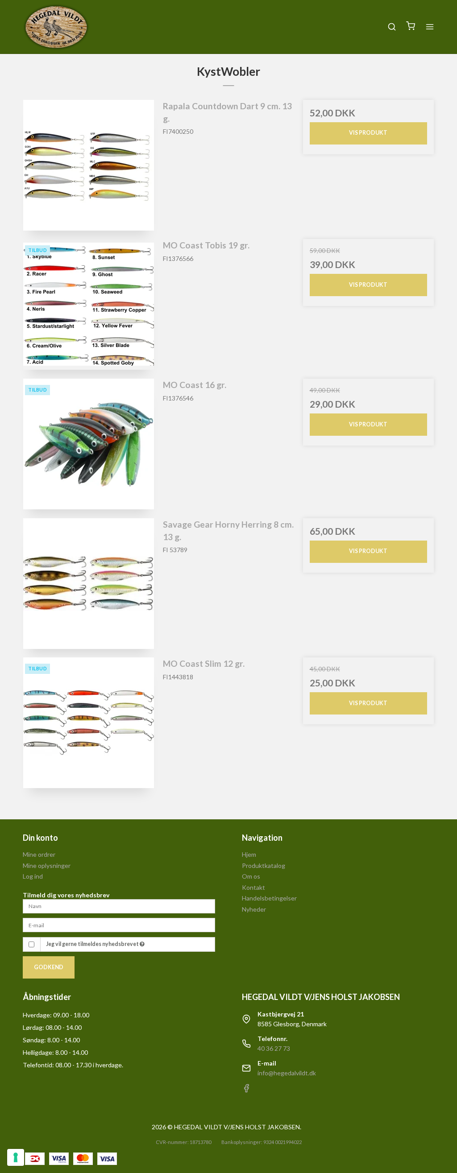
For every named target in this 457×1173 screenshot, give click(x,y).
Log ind (33, 876)
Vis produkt (368, 132)
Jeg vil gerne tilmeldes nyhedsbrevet (93, 944)
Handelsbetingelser (269, 898)
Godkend (48, 967)
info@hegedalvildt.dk (287, 1073)
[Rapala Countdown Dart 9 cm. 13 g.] (88, 165)
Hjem (249, 854)
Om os (251, 876)
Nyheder (254, 909)
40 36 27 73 (274, 1048)
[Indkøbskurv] (410, 26)
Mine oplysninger (47, 865)
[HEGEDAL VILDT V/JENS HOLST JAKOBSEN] (56, 27)
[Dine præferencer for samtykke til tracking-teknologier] (15, 1157)
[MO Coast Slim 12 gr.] (88, 722)
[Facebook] (246, 1090)
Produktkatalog (263, 865)
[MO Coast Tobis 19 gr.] (88, 304)
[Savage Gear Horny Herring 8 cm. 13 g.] (88, 583)
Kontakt (253, 887)
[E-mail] (119, 924)
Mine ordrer (39, 854)
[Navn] (119, 905)
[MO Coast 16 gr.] (88, 444)
